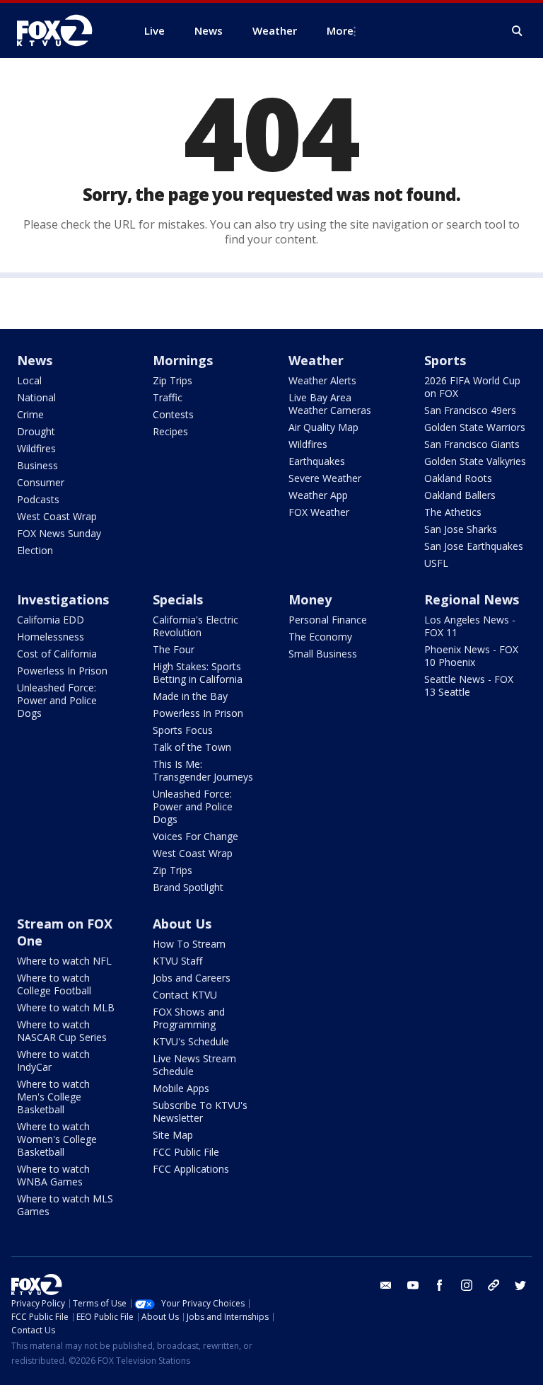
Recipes (170, 431)
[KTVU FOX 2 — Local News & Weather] (63, 30)
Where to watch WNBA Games (53, 1175)
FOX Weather (318, 512)
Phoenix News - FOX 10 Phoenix (471, 656)
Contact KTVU (185, 994)
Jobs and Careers (191, 977)
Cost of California (57, 653)
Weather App (318, 495)
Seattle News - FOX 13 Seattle (468, 685)
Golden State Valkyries (475, 461)
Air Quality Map (323, 427)
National (36, 397)
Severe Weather (324, 478)
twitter (520, 1285)
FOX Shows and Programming (189, 1018)
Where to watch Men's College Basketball (53, 1096)
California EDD (50, 619)
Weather (316, 360)
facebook (439, 1285)
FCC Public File (186, 1152)
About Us (182, 923)
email (386, 1285)
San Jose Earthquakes (473, 546)
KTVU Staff (177, 960)
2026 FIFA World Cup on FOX (472, 387)
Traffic (167, 397)
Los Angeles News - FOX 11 (469, 626)
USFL (436, 563)
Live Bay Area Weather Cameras (329, 404)
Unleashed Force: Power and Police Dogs (57, 700)
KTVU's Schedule (191, 1041)
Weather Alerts (322, 380)
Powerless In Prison (62, 670)
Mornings (183, 360)
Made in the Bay (190, 696)
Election (35, 550)
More (340, 30)
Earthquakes (316, 461)
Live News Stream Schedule (194, 1065)
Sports (445, 360)
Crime (30, 414)
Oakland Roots (458, 478)
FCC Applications (191, 1169)
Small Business (322, 653)
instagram (466, 1285)
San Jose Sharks (460, 529)
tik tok (493, 1285)
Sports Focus (183, 730)
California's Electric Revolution (195, 626)
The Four (173, 649)
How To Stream (189, 943)
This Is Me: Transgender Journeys (203, 770)
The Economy (320, 636)
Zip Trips (172, 380)
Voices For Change (195, 836)
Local (29, 380)
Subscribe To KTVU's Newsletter (200, 1111)
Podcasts (38, 499)
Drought (36, 431)
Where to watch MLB (66, 1007)
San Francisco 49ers (470, 410)
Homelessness (50, 636)
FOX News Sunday (59, 533)
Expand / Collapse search (517, 31)
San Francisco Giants (472, 444)
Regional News (471, 599)
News (34, 360)
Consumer (40, 482)
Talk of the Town (192, 747)
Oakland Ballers (460, 495)
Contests (173, 414)
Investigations (63, 599)
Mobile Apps (181, 1088)
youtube (413, 1285)
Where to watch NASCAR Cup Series (62, 1031)
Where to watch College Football (54, 984)
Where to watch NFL (64, 960)
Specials (178, 599)
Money (310, 599)
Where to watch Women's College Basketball (57, 1139)
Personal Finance (327, 619)
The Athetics (452, 512)
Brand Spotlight (188, 887)
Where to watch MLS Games (65, 1205)
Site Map (173, 1135)
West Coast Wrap (57, 516)
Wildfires (36, 448)
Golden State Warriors (474, 427)
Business (37, 465)
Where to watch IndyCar (53, 1060)
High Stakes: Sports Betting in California (198, 673)
